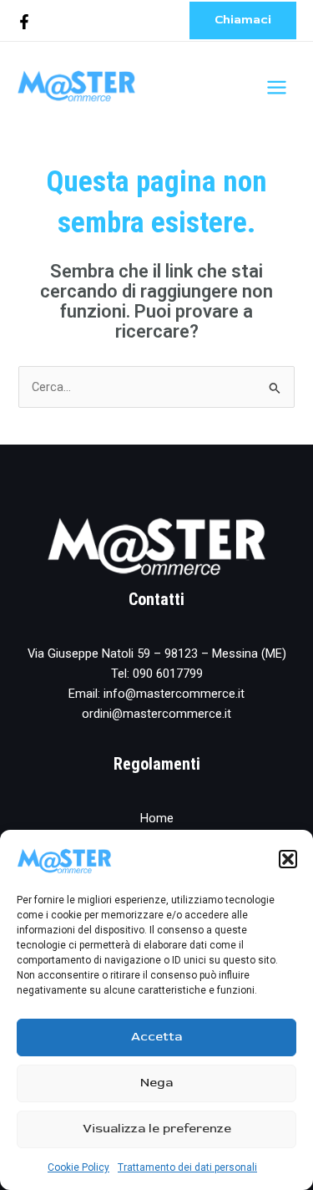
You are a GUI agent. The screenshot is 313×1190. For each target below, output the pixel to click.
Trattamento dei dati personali (187, 1167)
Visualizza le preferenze (157, 1129)
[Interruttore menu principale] (276, 87)
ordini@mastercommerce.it (156, 713)
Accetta (156, 1037)
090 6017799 (168, 673)
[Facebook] (24, 21)
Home (157, 818)
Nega (156, 1083)
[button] (288, 859)
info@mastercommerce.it (174, 693)
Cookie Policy (78, 1167)
